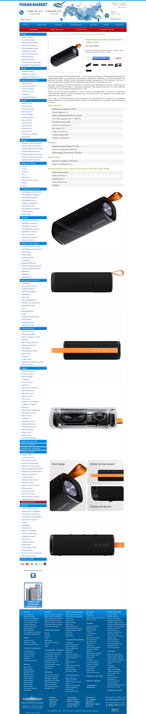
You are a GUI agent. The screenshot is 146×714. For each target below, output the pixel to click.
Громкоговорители (28, 289)
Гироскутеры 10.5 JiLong (30, 514)
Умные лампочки (28, 331)
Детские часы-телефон (30, 388)
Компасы (25, 172)
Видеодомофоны (28, 311)
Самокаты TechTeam (29, 427)
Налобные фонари (28, 40)
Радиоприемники (28, 322)
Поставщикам (91, 700)
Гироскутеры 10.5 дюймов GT (32, 517)
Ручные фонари (27, 37)
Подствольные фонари (30, 54)
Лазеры (23, 68)
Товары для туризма (28, 163)
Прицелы (24, 140)
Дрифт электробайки (29, 531)
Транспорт (24, 505)
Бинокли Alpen (27, 106)
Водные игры (26, 415)
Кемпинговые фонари (29, 45)
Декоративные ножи (29, 413)
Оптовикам (90, 697)
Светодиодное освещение (30, 189)
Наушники (24, 217)
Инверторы (26, 274)
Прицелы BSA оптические (31, 151)
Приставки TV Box (28, 325)
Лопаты (24, 169)
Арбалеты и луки (28, 91)
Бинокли (24, 100)
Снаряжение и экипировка (30, 448)
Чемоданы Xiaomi (28, 499)
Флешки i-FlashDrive (29, 345)
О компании (71, 697)
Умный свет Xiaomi (28, 494)
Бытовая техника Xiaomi (30, 463)
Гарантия (53, 702)
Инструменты (26, 348)
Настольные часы (28, 390)
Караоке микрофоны (29, 291)
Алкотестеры (26, 252)
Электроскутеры (27, 550)
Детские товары (27, 376)
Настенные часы (27, 393)
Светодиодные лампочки (30, 195)
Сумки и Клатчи (27, 382)
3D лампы (25, 418)
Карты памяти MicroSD (30, 342)
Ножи (24, 185)
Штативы (25, 356)
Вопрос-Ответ (72, 706)
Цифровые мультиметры (30, 316)
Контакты (89, 706)
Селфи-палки (26, 359)
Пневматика (26, 94)
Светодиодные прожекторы (31, 62)
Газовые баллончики (29, 86)
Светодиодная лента (29, 200)
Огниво (24, 183)
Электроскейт (26, 528)
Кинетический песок (29, 424)
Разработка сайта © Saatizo (33, 712)
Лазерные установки (29, 74)
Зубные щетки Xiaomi (29, 474)
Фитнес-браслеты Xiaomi (30, 496)
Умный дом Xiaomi (28, 491)
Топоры (24, 166)
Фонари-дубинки (27, 56)
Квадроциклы (26, 544)
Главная (52, 697)
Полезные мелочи (27, 328)
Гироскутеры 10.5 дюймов (31, 511)
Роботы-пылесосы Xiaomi (31, 485)
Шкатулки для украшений (31, 410)
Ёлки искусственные (29, 371)
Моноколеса (26, 539)
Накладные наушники (29, 226)
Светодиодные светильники (31, 192)
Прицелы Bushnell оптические (32, 148)
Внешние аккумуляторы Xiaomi (33, 469)
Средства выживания (29, 97)
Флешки (24, 340)
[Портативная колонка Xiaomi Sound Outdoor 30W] (88, 65)
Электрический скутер (29, 533)
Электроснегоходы (28, 536)
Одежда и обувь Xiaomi (30, 480)
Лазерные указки (28, 71)
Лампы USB (26, 214)
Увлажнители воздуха (29, 438)
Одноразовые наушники (30, 220)
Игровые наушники (28, 234)
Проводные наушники (29, 223)
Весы (23, 308)
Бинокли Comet (27, 112)
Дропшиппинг (72, 700)
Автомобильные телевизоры (32, 249)
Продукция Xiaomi (27, 452)
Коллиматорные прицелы (31, 160)
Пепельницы (26, 353)
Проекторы (25, 297)
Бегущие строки (27, 211)
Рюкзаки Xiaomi (27, 455)
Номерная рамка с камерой (31, 266)
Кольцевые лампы (28, 206)
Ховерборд (25, 525)
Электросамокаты (28, 542)
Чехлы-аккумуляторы (29, 300)
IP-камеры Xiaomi (28, 457)
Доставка (53, 704)
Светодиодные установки (31, 208)
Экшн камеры (26, 319)
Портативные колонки (29, 286)
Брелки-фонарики (28, 59)
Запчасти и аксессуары (30, 508)
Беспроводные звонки (29, 351)
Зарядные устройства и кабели (33, 362)
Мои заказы (122, 7)
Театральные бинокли (29, 134)
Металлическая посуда (30, 180)
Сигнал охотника (28, 89)
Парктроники (26, 254)
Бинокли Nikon (27, 120)
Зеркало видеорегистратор (31, 268)
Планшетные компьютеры (31, 303)
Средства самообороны (29, 80)
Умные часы (26, 399)
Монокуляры (26, 137)
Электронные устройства (30, 280)
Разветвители (26, 277)
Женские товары (27, 374)
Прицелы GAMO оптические (32, 143)
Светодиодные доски (29, 197)
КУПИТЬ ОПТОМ (27, 559)
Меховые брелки (28, 429)
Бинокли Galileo (27, 114)
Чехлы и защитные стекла (31, 337)
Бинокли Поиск (27, 131)
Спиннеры (25, 379)
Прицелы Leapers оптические (32, 154)
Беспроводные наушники (30, 229)
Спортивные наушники (30, 237)
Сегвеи (24, 522)
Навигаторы (26, 260)
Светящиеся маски (28, 421)
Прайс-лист (53, 700)
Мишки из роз (26, 435)
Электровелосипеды (29, 547)
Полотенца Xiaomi (28, 482)
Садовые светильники (29, 203)
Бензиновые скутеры (29, 556)
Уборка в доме (27, 488)
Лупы (23, 174)
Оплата (52, 706)
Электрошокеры (27, 83)
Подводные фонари (29, 51)
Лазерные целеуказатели (31, 77)
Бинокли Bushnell (28, 109)
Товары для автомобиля (30, 243)
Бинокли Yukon (27, 125)
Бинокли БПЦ (26, 128)
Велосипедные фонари (30, 48)
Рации (24, 314)
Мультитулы (26, 177)
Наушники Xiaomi (28, 240)
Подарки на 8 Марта (29, 404)
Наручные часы (27, 396)
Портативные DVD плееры (31, 246)
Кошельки (25, 385)
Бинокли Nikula (27, 123)
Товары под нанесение (29, 441)
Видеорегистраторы (29, 263)
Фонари (23, 34)
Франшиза (90, 702)
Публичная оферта (93, 704)
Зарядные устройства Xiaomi (32, 471)
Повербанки (26, 294)
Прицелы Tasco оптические (31, 146)
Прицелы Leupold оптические (32, 157)
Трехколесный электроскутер (32, 553)
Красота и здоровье (28, 445)
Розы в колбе (26, 432)
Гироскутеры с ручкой (29, 519)
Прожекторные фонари (30, 42)
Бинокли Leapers (28, 117)
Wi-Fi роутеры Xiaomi (29, 460)
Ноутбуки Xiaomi (27, 477)
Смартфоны (26, 283)
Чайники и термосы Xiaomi (31, 466)
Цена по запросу (28, 365)
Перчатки (25, 407)
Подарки (24, 368)
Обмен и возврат (73, 702)
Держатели (25, 271)
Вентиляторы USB (28, 334)
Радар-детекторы (28, 257)
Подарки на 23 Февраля (30, 402)
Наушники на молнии (29, 231)
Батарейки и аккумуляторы (31, 65)
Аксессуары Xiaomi (28, 502)
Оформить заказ (116, 19)
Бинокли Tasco (27, 103)
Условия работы (73, 704)
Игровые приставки (28, 305)
